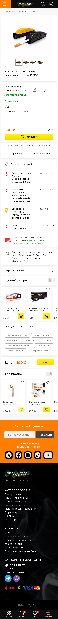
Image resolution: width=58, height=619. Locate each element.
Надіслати (45, 434)
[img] (25, 4)
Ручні (35, 11)
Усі (15, 270)
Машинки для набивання (16, 11)
